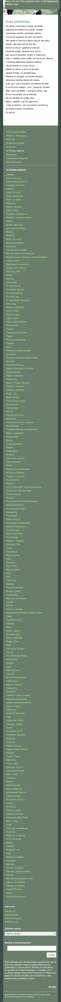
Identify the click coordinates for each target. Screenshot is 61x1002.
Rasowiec (10, 562)
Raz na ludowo (13, 569)
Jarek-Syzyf (12, 681)
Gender (9, 602)
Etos (8, 573)
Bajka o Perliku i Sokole (17, 383)
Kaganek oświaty (14, 724)
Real (8, 577)
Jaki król (10, 674)
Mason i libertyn (13, 207)
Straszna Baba (13, 706)
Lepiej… (10, 893)
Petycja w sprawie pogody (18, 350)
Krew (8, 853)
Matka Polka (12, 210)
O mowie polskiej (14, 293)
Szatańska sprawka (15, 735)
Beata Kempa (12, 397)
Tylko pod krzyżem (15, 771)
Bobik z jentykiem (14, 433)
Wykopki (10, 864)
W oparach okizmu (15, 799)
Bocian (9, 440)
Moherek (10, 235)
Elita (8, 559)
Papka (9, 336)
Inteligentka (11, 659)
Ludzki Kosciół (13, 192)
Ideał (8, 645)
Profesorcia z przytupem (17, 469)
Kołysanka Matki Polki (16, 817)
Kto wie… (10, 875)
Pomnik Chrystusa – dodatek (20, 422)
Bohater (10, 447)
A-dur (8, 347)
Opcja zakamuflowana (16, 322)
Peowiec (10, 343)
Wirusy (9, 842)
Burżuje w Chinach (15, 472)
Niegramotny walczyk (16, 268)
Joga (8, 717)
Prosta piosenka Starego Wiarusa (22, 501)
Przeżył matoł (12, 530)
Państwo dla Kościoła (16, 332)
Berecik (10, 411)
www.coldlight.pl (28, 997)
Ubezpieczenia (13, 785)
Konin (9, 824)
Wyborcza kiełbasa (15, 857)
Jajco (8, 666)
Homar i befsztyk (14, 638)
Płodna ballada (13, 372)
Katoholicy (11, 760)
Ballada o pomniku (15, 390)
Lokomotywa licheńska (17, 181)
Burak (9, 465)
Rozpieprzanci (13, 634)
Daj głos (10, 498)
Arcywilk (10, 361)
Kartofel (10, 753)
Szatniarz (10, 742)
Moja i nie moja (13, 239)
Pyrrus (9, 548)
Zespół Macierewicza (16, 896)
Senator (10, 663)
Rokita (9, 605)
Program (10, 483)
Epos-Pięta (11, 566)
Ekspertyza (11, 552)
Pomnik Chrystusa (15, 415)
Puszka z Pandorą (15, 541)
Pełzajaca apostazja (15, 339)
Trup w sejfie (12, 763)
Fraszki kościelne (14, 587)
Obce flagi (11, 304)
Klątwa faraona (13, 796)
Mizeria (9, 232)
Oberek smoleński (14, 307)
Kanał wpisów (11, 915)
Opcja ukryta (12, 318)
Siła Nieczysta (13, 670)
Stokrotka (10, 691)
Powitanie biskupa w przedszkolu (22, 429)
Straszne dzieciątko (15, 713)
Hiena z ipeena (13, 631)
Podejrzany (11, 379)
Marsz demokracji (14, 196)
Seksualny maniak (15, 648)
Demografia (11, 512)
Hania (9, 616)
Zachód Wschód (14, 889)
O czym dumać (13, 286)
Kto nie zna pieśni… (15, 868)
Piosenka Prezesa (15, 365)
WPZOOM (9, 997)
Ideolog (9, 652)
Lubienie (10, 189)
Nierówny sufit (13, 271)
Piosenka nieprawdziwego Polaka (22, 358)
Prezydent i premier (15, 458)
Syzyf (9, 727)
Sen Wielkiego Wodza (16, 656)
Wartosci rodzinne (14, 814)
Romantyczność (14, 620)
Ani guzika (11, 354)
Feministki (11, 580)
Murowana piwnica (15, 243)
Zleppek (10, 174)
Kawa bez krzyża (14, 767)
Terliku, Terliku (13, 756)
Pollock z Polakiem (15, 386)
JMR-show (11, 710)
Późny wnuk (12, 437)
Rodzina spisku (13, 591)
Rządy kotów (12, 641)
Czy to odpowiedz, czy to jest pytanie (24, 487)
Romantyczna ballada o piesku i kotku (24, 612)
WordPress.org (12, 922)
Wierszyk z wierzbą (15, 835)
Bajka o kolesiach (14, 375)
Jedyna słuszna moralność (19, 702)
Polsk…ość (11, 393)
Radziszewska (13, 555)
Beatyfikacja (12, 404)
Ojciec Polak (12, 311)
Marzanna (11, 203)
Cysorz (9, 803)
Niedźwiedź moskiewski (17, 264)
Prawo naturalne (13, 444)
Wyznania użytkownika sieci (19, 878)
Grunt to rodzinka (14, 609)
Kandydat (10, 738)
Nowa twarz (11, 282)
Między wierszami (14, 225)
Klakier (9, 781)
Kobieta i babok (13, 810)
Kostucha (10, 832)
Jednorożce (11, 688)
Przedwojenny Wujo (15, 508)
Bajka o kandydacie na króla (19, 368)
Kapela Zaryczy (13, 745)
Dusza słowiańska (14, 533)
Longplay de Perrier (15, 185)
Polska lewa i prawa (15, 401)
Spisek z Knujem (14, 684)
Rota (8, 627)
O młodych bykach (15, 289)
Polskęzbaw (12, 408)
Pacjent (10, 329)
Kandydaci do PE (14, 731)
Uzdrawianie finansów (16, 792)
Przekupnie (11, 516)
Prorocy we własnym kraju (18, 490)
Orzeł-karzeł (12, 325)
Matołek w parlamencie (17, 214)
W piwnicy (11, 806)
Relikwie (10, 584)
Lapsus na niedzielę (15, 882)
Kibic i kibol (11, 774)
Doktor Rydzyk (13, 519)
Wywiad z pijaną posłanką (18, 871)
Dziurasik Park (13, 544)
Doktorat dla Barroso (16, 526)
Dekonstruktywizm (15, 505)
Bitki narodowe (13, 462)
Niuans (9, 275)
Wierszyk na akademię (17, 828)
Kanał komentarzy (13, 918)
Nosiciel (10, 279)
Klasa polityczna (14, 789)
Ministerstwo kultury (15, 228)
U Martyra (11, 778)
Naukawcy (11, 246)
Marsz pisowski (13, 199)
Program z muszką (15, 476)
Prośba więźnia (13, 494)
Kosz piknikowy (18, 21)
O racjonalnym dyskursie (18, 300)
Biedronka (11, 419)
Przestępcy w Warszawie (18, 523)
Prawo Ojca (11, 451)
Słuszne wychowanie (16, 677)
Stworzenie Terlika (15, 720)
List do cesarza (13, 178)
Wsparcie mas (13, 850)
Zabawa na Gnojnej (15, 885)
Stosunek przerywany (16, 699)
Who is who (11, 821)
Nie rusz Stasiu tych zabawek (20, 253)
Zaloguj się (10, 911)
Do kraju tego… (13, 296)
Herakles (10, 623)
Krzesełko (11, 860)
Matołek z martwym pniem (18, 217)
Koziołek (10, 846)
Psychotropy (12, 537)
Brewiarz (10, 454)
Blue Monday (12, 426)
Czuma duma (12, 480)
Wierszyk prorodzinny (16, 598)
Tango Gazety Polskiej (17, 749)
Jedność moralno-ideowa (18, 695)
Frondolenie (11, 595)
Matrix (9, 221)
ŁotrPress (37, 994)
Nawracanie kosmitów (16, 250)
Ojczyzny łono (13, 314)
